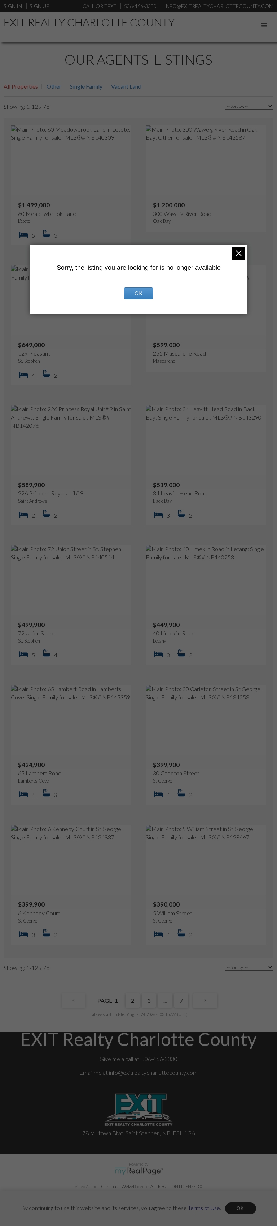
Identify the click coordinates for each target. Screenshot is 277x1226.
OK (241, 1208)
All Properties (21, 86)
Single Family (86, 86)
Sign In (13, 6)
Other (54, 86)
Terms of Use (204, 1207)
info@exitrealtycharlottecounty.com (153, 1072)
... (165, 1000)
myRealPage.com (138, 1171)
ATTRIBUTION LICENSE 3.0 (176, 1186)
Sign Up (39, 6)
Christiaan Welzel (117, 1186)
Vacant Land (126, 86)
